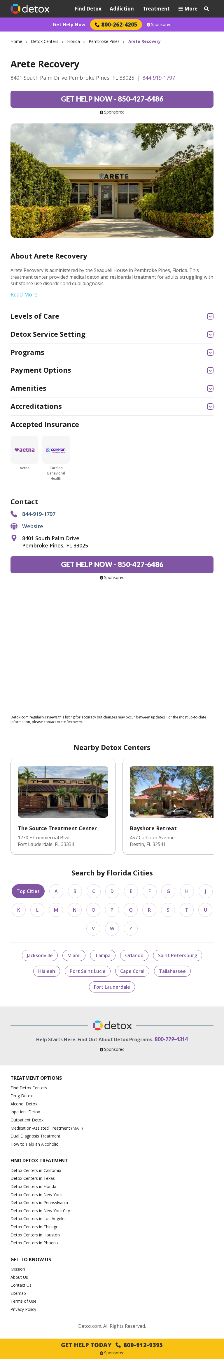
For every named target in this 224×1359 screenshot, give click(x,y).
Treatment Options (36, 1078)
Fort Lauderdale (112, 987)
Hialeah (46, 971)
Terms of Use (23, 1301)
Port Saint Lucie (88, 971)
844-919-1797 (158, 77)
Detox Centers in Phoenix (34, 1242)
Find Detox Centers (28, 1088)
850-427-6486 (112, 99)
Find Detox (88, 8)
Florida (73, 41)
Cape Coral (132, 971)
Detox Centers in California (35, 1170)
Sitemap (18, 1293)
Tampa (103, 955)
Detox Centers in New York (36, 1194)
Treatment (156, 8)
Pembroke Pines (104, 41)
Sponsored (161, 24)
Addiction (122, 8)
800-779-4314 (171, 1039)
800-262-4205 (119, 24)
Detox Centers (44, 41)
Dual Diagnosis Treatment (35, 1136)
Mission (17, 1269)
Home (16, 41)
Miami (73, 955)
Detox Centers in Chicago (34, 1226)
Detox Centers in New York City (40, 1210)
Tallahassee (172, 971)
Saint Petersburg (177, 955)
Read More (23, 294)
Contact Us (21, 1285)
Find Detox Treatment (39, 1160)
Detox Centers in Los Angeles (38, 1218)
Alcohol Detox (23, 1104)
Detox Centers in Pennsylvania (39, 1202)
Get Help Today (112, 1345)
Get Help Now (69, 24)
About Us (19, 1277)
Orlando (134, 955)
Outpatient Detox (26, 1120)
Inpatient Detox (25, 1111)
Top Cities (28, 891)
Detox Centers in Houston (35, 1235)
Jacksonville (40, 955)
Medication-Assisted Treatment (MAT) (46, 1128)
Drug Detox (21, 1095)
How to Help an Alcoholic (34, 1144)
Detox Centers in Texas (32, 1178)
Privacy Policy (23, 1309)
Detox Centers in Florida (33, 1186)
